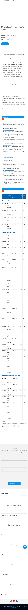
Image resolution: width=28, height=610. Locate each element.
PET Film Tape (5, 594)
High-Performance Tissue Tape (9, 515)
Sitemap (14, 607)
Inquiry (4, 43)
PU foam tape (4, 554)
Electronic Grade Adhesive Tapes (8, 495)
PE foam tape (4, 574)
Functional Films (20, 495)
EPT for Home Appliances (8, 535)
